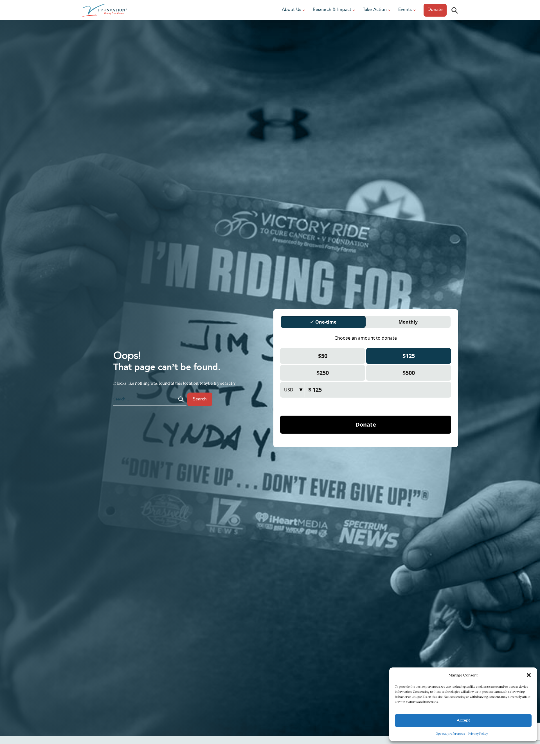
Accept (463, 720)
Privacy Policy (478, 733)
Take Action (375, 10)
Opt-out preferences (450, 733)
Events (405, 10)
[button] (529, 675)
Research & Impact (332, 10)
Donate (435, 10)
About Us (291, 10)
